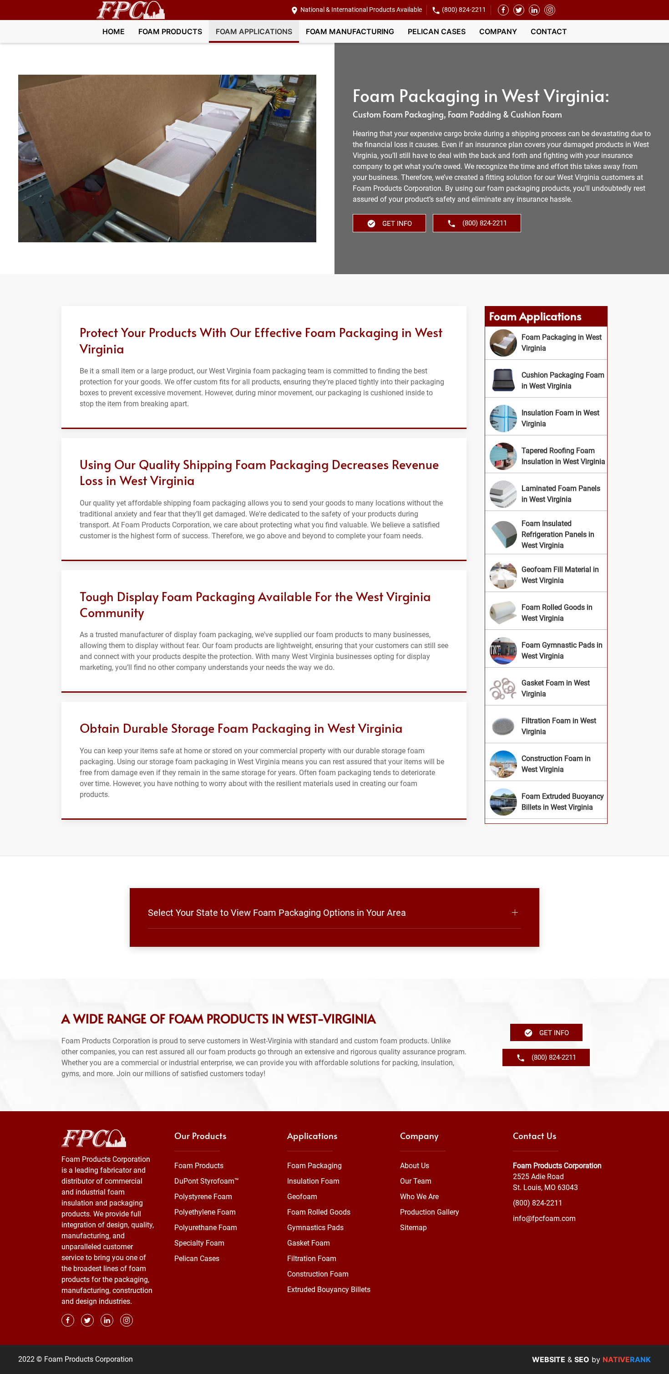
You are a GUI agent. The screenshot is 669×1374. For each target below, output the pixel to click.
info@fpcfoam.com (544, 1218)
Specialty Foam (199, 1243)
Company (498, 31)
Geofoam (302, 1196)
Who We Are (419, 1196)
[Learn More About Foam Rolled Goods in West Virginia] (546, 613)
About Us (414, 1165)
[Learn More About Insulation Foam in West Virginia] (546, 418)
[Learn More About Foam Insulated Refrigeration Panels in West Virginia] (546, 535)
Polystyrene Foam (203, 1196)
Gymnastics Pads (315, 1227)
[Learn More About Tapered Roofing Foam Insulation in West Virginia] (546, 456)
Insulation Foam (313, 1181)
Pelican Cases (437, 31)
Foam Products (170, 31)
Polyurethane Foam (205, 1227)
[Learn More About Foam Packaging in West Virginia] (546, 343)
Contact (549, 31)
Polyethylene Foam (205, 1212)
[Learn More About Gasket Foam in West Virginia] (546, 688)
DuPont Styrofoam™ (206, 1181)
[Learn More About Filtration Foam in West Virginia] (546, 726)
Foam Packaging (314, 1165)
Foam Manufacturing (350, 31)
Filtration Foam (311, 1258)
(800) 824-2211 (464, 9)
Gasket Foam (308, 1243)
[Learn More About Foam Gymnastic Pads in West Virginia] (546, 650)
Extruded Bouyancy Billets (328, 1289)
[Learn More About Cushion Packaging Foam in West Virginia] (546, 380)
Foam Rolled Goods (318, 1212)
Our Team (415, 1181)
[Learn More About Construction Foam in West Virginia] (546, 764)
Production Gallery (429, 1212)
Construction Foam (318, 1274)
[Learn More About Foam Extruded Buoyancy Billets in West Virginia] (546, 802)
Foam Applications (254, 31)
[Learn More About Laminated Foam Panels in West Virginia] (546, 494)
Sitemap (413, 1227)
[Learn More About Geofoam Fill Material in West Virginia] (546, 575)
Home (113, 31)
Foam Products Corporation (557, 1165)
